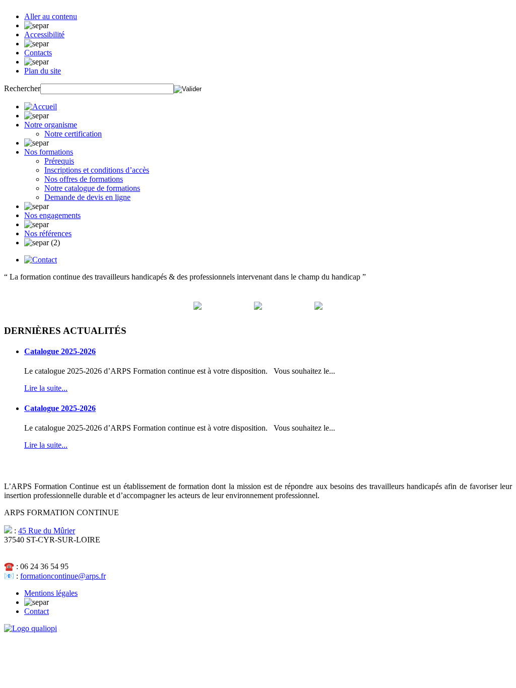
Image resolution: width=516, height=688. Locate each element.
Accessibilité (44, 34)
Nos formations (48, 152)
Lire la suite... (46, 388)
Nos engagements (52, 215)
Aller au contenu (50, 16)
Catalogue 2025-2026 (60, 351)
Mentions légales (51, 593)
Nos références (48, 233)
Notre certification (73, 133)
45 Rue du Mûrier (46, 530)
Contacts (38, 52)
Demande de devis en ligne (87, 197)
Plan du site (42, 70)
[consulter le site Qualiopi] (30, 628)
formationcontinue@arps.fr (63, 576)
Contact (36, 611)
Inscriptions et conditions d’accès (96, 170)
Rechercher (22, 88)
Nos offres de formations (83, 179)
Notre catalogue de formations (92, 188)
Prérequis (59, 161)
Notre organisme (50, 124)
